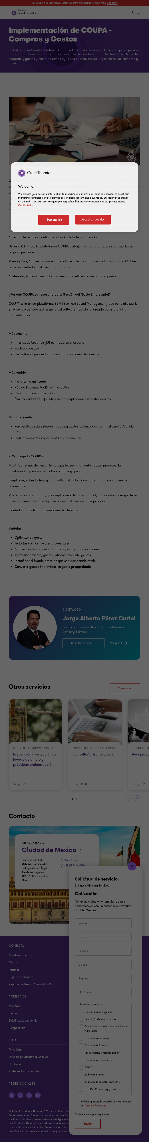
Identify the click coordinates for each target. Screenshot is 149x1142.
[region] (74, 197)
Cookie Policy (25, 205)
